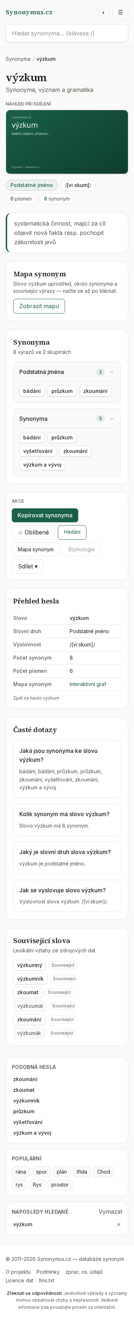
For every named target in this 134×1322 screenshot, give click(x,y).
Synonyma (18, 59)
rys (19, 1185)
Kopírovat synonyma (45, 515)
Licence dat (19, 1280)
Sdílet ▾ (28, 566)
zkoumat (28, 992)
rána (21, 1172)
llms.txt (46, 1280)
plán (62, 1172)
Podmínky (48, 1272)
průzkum (62, 391)
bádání (32, 391)
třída (82, 1172)
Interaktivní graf (88, 684)
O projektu (18, 1272)
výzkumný (29, 965)
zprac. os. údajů (84, 1272)
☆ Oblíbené (33, 532)
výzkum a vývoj (42, 465)
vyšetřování (38, 451)
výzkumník (30, 979)
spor (41, 1172)
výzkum (22, 1224)
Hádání (72, 532)
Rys (37, 1185)
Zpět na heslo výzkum (36, 698)
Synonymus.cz (29, 12)
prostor (60, 1185)
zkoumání (95, 391)
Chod (103, 1172)
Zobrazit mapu (39, 306)
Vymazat (110, 1211)
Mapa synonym (36, 549)
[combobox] (67, 33)
